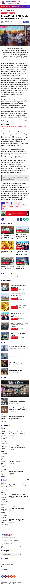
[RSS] (14, 576)
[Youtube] (11, 576)
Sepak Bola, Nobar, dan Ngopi (17, 485)
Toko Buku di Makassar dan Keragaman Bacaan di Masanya (18, 495)
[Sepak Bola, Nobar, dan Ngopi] (4, 485)
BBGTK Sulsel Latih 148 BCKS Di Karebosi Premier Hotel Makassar (7, 268)
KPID (4, 207)
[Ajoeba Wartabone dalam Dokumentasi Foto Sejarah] (4, 508)
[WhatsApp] (27, 219)
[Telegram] (24, 219)
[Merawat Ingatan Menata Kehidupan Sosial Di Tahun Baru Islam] (4, 521)
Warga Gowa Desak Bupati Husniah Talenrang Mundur (17, 432)
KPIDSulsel (11, 207)
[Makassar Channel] (11, 2)
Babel (8, 203)
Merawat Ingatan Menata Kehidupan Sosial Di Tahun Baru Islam (18, 520)
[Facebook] (18, 219)
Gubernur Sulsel (7, 205)
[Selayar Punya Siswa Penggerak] (4, 356)
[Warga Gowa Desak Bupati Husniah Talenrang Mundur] (4, 433)
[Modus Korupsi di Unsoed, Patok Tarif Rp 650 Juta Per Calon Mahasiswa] (4, 447)
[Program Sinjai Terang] (4, 371)
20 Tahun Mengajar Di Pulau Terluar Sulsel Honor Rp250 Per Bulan (18, 347)
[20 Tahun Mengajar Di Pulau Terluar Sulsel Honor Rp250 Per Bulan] (4, 348)
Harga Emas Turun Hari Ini (6, 252)
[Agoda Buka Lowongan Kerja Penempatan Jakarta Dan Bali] (4, 409)
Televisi (19, 207)
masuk (10, 277)
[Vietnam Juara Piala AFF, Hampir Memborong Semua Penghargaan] (22, 245)
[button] (25, 2)
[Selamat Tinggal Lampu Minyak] (4, 363)
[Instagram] (8, 576)
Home (3, 562)
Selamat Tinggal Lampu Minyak (18, 363)
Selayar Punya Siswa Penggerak (18, 355)
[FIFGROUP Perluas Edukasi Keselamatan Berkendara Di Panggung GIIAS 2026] (4, 401)
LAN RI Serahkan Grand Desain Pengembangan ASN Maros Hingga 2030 (7, 237)
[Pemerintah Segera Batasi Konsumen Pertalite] (4, 418)
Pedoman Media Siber (7, 564)
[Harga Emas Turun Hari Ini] (7, 245)
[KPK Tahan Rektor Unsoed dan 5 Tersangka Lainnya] (4, 462)
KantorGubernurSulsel (20, 205)
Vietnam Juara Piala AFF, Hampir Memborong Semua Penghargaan (21, 252)
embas (2, 21)
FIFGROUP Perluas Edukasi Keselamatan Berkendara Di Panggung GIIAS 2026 (17, 400)
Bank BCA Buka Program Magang (21, 267)
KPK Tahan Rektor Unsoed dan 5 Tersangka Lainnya (18, 460)
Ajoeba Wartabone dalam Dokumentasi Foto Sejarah (16, 507)
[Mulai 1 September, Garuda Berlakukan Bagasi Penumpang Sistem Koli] (22, 229)
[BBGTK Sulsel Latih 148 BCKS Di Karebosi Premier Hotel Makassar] (7, 261)
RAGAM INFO (12, 13)
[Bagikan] (27, 22)
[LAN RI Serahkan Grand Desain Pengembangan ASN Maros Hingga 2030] (7, 230)
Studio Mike (12, 584)
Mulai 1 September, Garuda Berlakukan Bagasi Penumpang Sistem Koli (21, 236)
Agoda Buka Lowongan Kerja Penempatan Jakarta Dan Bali (17, 408)
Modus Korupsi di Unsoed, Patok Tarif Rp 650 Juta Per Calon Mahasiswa (18, 446)
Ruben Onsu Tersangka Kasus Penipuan (17, 472)
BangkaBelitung (18, 203)
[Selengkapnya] (28, 480)
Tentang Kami (5, 569)
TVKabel (5, 209)
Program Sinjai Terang (15, 370)
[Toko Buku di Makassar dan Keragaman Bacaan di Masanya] (4, 496)
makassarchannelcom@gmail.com (14, 547)
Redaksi (3, 567)
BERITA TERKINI (5, 13)
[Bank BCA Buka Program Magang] (22, 261)
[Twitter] (21, 219)
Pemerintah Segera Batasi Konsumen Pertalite (16, 417)
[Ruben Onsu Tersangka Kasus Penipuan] (4, 473)
